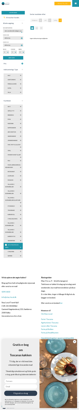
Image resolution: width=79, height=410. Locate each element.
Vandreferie (14, 240)
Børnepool (14, 214)
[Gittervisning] (36, 28)
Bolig (4, 49)
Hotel (14, 88)
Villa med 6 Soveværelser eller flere (13, 199)
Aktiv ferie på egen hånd (13, 246)
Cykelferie (14, 251)
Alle (14, 75)
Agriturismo (14, 79)
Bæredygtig (14, 236)
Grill (14, 150)
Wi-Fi (14, 106)
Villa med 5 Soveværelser (13, 231)
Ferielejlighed (14, 84)
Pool (14, 119)
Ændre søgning (8, 23)
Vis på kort (13, 12)
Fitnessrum (14, 206)
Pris (5, 63)
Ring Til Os (62, 3)
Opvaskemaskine (14, 140)
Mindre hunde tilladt (14, 155)
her (61, 303)
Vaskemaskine (14, 136)
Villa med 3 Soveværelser (13, 185)
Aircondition (14, 132)
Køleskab (14, 123)
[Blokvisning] (41, 28)
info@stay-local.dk (9, 297)
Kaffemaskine (14, 127)
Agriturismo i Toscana (49, 322)
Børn (20, 49)
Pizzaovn (14, 180)
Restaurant (14, 171)
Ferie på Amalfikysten (49, 332)
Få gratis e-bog (20, 393)
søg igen (12, 58)
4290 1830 (6, 292)
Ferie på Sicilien (47, 329)
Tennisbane (14, 210)
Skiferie (14, 255)
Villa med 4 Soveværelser (13, 192)
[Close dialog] (74, 341)
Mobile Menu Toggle (75, 3)
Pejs (14, 160)
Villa (14, 92)
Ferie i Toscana (47, 319)
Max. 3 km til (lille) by (14, 145)
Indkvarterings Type (11, 69)
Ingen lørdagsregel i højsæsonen (13, 166)
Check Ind (6, 35)
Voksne (13, 49)
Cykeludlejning (14, 218)
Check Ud (6, 42)
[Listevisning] (32, 28)
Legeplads (14, 175)
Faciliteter (7, 101)
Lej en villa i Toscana (49, 326)
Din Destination (7, 27)
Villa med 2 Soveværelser (13, 224)
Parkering (14, 115)
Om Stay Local (46, 314)
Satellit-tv (14, 110)
